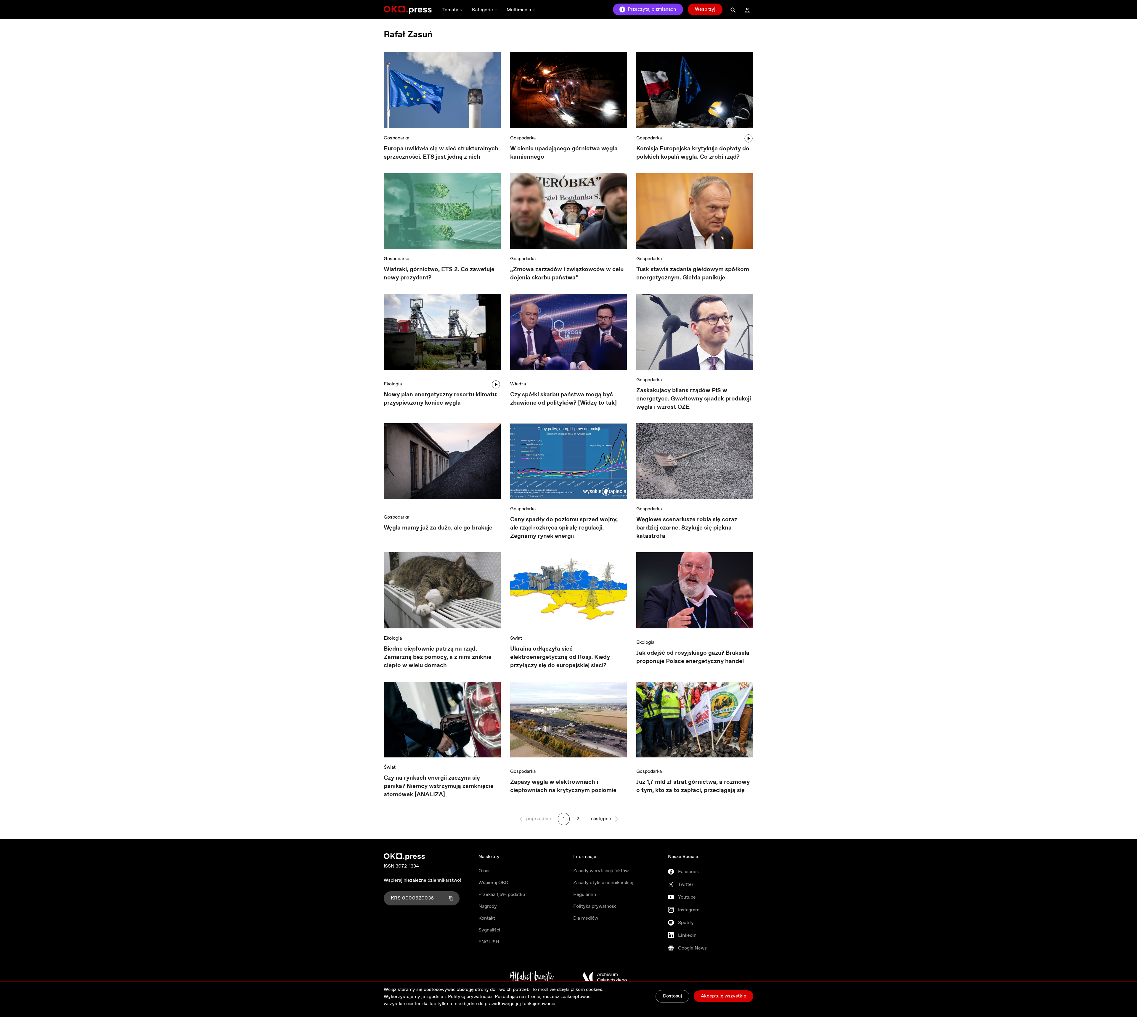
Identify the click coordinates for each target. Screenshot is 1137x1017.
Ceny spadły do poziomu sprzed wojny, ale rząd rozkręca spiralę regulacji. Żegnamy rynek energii (564, 528)
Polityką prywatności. (471, 997)
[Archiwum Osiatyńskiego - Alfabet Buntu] (532, 977)
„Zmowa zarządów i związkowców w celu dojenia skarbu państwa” (567, 273)
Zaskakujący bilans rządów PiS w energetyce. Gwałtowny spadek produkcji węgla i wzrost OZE (693, 399)
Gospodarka (396, 138)
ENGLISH (488, 942)
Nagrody (487, 906)
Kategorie (482, 10)
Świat (516, 638)
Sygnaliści (489, 930)
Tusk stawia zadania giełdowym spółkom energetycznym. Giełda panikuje (692, 273)
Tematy (450, 10)
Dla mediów (585, 918)
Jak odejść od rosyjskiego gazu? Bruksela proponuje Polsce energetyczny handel (692, 657)
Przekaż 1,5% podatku (501, 895)
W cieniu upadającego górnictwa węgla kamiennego (564, 153)
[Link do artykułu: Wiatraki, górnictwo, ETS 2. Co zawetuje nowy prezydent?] (442, 211)
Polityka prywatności (595, 906)
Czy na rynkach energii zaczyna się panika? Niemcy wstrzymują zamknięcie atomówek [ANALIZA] (439, 786)
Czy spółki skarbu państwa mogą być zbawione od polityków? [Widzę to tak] (563, 399)
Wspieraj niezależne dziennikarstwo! (422, 880)
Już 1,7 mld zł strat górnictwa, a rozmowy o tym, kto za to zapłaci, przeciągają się (693, 786)
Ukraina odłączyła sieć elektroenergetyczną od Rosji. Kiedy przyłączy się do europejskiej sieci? (560, 657)
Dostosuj (672, 996)
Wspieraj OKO (493, 883)
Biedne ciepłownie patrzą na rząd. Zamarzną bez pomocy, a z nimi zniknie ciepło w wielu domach (438, 657)
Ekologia (393, 384)
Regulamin (584, 895)
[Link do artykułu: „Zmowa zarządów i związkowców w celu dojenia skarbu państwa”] (568, 211)
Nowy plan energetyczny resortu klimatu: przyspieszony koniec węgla (440, 399)
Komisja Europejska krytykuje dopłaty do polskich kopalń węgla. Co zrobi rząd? (692, 153)
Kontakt (486, 918)
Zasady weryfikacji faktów (601, 871)
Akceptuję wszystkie (723, 996)
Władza (518, 384)
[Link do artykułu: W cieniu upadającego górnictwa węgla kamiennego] (568, 90)
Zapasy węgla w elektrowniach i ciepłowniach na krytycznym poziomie (563, 786)
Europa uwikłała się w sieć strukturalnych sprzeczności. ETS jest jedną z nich (441, 153)
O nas (484, 871)
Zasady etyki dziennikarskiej (603, 883)
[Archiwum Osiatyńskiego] (604, 977)
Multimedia (519, 10)
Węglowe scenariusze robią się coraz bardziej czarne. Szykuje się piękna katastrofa (686, 528)
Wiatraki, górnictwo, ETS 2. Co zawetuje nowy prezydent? (439, 273)
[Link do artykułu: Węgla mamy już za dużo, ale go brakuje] (442, 465)
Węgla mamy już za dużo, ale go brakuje (438, 528)
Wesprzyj (705, 9)
